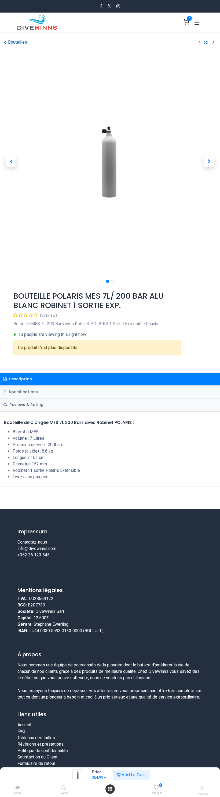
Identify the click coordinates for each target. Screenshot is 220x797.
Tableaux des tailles (36, 737)
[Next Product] (213, 42)
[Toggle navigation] (197, 22)
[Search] (63, 787)
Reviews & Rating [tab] (25, 404)
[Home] (17, 787)
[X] (109, 6)
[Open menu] (110, 789)
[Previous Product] (199, 42)
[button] (11, 161)
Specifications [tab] (23, 391)
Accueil (24, 724)
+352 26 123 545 (33, 554)
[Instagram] (118, 6)
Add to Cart (133, 775)
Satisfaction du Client (37, 757)
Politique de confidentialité (42, 750)
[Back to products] (206, 42)
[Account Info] (202, 788)
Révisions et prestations (40, 744)
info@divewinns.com (36, 548)
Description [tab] (20, 379)
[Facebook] (101, 6)
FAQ (21, 731)
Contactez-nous (32, 542)
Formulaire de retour (36, 763)
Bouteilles (17, 42)
